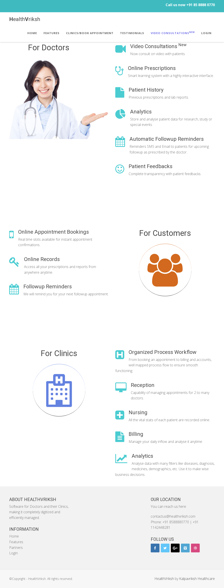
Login (206, 33)
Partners (16, 547)
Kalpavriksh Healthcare (197, 578)
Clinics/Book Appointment (90, 33)
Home (32, 33)
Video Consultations (173, 33)
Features (52, 33)
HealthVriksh (164, 578)
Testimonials (132, 33)
